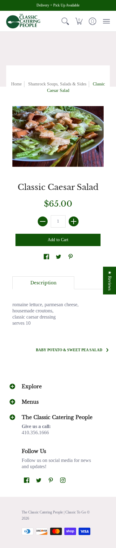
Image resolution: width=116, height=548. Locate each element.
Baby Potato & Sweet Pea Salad (69, 350)
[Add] (74, 221)
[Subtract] (43, 221)
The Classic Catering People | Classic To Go (54, 512)
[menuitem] (65, 21)
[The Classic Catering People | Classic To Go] (23, 21)
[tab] (43, 282)
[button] (65, 21)
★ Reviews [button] (109, 280)
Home (16, 84)
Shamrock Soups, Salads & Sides (57, 84)
